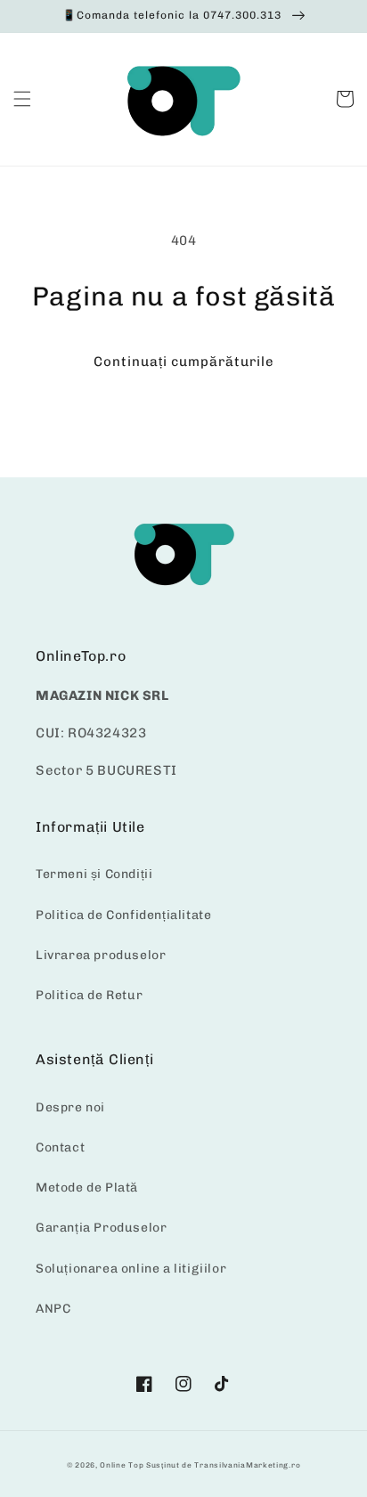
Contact (60, 1147)
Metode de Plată (87, 1187)
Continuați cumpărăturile (184, 362)
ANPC (53, 1308)
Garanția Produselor (101, 1227)
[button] (22, 98)
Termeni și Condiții (94, 874)
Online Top (121, 1464)
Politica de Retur (89, 995)
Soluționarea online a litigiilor (131, 1268)
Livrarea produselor (101, 955)
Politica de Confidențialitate (123, 915)
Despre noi (70, 1107)
